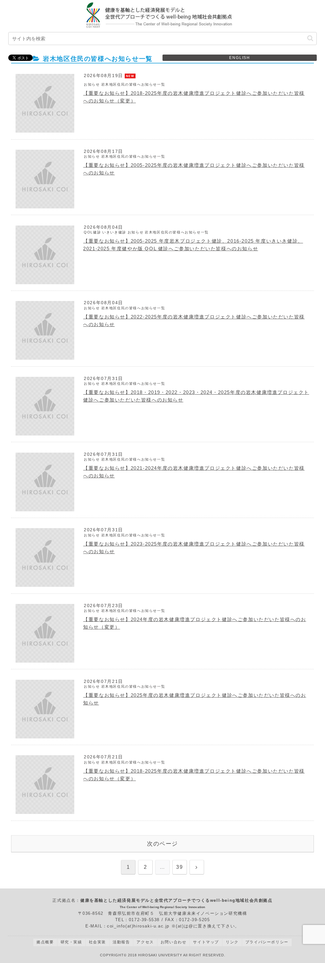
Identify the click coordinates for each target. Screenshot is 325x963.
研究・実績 (71, 942)
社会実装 (97, 942)
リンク (232, 942)
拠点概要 (45, 942)
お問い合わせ (174, 942)
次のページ (162, 844)
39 (179, 867)
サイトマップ (206, 942)
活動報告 (121, 942)
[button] (310, 38)
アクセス (145, 942)
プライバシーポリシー (267, 942)
